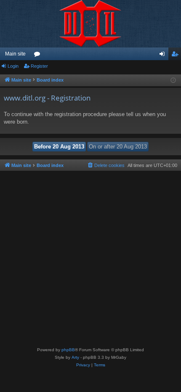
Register (39, 66)
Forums (38, 55)
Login (13, 66)
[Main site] (90, 24)
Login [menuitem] (163, 55)
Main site (15, 54)
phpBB (68, 349)
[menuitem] (106, 165)
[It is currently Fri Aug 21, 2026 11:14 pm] (173, 80)
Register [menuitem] (176, 55)
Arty (75, 357)
